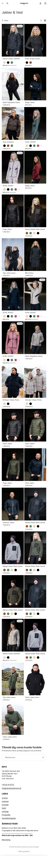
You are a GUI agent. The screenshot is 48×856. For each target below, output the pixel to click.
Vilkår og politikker (24, 851)
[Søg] (7, 3)
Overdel (5, 798)
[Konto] (40, 3)
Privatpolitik (6, 815)
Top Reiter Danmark (20, 847)
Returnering (6, 840)
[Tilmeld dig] (43, 757)
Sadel (4, 808)
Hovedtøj (5, 805)
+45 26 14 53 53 (8, 784)
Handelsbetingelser (9, 818)
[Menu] (2, 3)
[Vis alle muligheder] (41, 145)
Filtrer (6, 20)
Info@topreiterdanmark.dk (11, 788)
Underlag (5, 811)
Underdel (5, 801)
